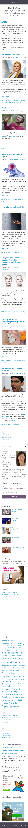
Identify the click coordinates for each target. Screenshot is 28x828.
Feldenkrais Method (13, 665)
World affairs (17, 102)
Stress (19, 699)
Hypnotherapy (22, 665)
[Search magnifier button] (25, 446)
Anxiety (10, 640)
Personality (18, 676)
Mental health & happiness (11, 100)
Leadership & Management (13, 667)
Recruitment (6, 697)
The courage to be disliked (11, 54)
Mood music (5, 108)
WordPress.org (6, 439)
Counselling (11, 648)
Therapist (5, 703)
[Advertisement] (14, 618)
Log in (3, 433)
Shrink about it (6, 597)
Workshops (16, 706)
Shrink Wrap (14, 8)
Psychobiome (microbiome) (10, 684)
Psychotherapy (16, 694)
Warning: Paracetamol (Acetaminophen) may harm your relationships (13, 321)
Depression (12, 652)
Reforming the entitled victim (12, 207)
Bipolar (9, 643)
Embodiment (16, 655)
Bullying (21, 643)
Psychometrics (6, 692)
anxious (6, 137)
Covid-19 (18, 648)
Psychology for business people (12, 360)
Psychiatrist (16, 681)
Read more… (5, 96)
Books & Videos (14, 643)
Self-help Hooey (6, 700)
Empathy (9, 662)
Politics (5, 679)
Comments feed (6, 437)
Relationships (18, 697)
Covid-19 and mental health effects (11, 155)
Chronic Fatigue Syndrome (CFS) (14, 645)
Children (4, 645)
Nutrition (16, 670)
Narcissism (9, 670)
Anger (4, 641)
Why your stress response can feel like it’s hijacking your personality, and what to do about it (12, 261)
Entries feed (5, 435)
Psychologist (16, 689)
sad (2, 137)
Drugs (8, 656)
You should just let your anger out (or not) (12, 369)
